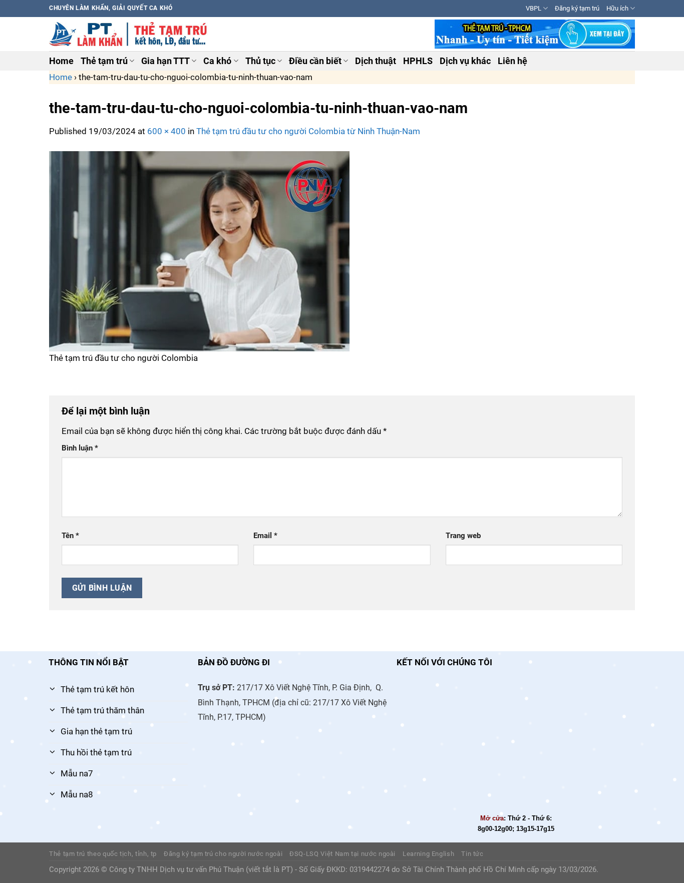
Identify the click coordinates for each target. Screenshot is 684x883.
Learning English (428, 853)
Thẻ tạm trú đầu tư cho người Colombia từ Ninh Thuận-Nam (308, 131)
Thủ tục (260, 61)
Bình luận (80, 448)
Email (265, 535)
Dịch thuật (375, 61)
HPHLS (418, 61)
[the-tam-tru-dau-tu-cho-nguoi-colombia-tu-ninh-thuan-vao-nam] (199, 250)
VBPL (533, 8)
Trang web (463, 535)
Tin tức (472, 853)
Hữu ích (617, 8)
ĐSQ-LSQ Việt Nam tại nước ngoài (342, 853)
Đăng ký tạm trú (577, 8)
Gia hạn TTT (165, 61)
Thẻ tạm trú (104, 61)
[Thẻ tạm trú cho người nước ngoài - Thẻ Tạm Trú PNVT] (129, 34)
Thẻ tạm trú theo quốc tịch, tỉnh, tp (103, 853)
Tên (70, 535)
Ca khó (217, 61)
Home (61, 61)
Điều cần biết (315, 61)
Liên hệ (512, 61)
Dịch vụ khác (465, 61)
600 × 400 (166, 131)
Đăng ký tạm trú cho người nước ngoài (223, 853)
